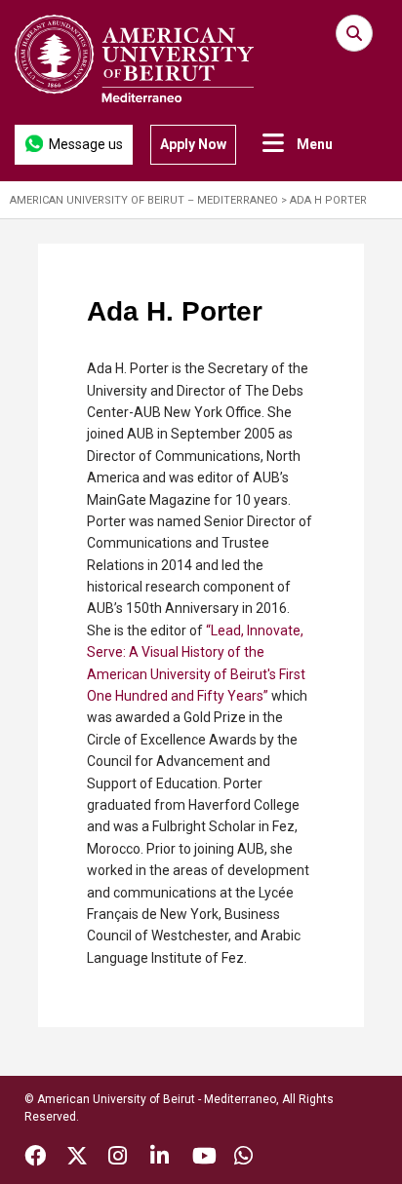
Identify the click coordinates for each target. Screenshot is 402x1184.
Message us (86, 144)
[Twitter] (77, 1158)
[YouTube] (204, 1158)
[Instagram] (117, 1158)
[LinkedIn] (159, 1158)
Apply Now (193, 144)
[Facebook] (35, 1158)
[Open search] (354, 33)
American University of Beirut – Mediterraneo (144, 200)
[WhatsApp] (243, 1158)
